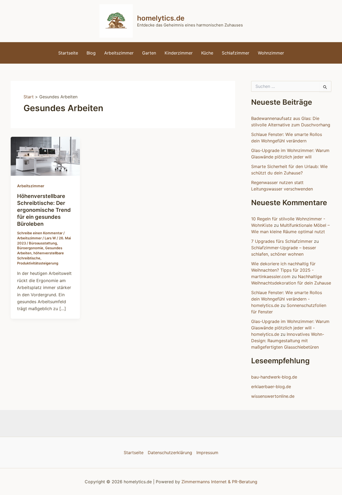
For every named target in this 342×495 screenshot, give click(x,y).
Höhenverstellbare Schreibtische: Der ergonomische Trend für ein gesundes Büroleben (44, 210)
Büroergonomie (30, 248)
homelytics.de (160, 18)
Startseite (68, 53)
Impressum (207, 452)
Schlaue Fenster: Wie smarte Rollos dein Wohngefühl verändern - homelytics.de (286, 299)
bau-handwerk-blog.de (274, 377)
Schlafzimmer (235, 53)
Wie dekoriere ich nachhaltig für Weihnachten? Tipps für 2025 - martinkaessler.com (283, 270)
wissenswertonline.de (272, 396)
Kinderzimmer (179, 53)
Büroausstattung (43, 243)
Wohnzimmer (271, 53)
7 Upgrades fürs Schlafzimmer (282, 241)
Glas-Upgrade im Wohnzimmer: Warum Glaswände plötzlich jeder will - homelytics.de (290, 328)
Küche (207, 53)
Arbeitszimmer (119, 53)
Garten (149, 53)
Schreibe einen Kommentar (40, 233)
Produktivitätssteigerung (37, 263)
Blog (91, 53)
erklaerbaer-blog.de (271, 386)
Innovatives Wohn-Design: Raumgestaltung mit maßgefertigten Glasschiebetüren (287, 341)
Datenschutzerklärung (170, 452)
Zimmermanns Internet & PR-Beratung (219, 481)
